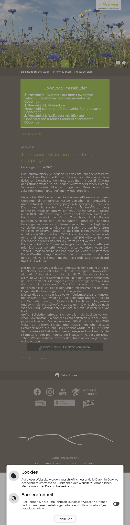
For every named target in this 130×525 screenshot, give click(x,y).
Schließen (65, 519)
